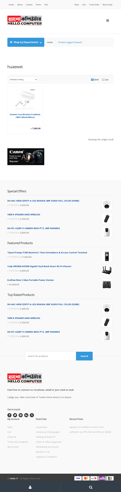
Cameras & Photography (48, 432)
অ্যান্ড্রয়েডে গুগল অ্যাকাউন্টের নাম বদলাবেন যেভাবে (87, 427)
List (106, 79)
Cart (84, 5)
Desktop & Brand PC (46, 436)
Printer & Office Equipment (49, 442)
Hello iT (14, 478)
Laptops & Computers (46, 456)
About (19, 5)
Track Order (94, 5)
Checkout (11, 436)
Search (84, 356)
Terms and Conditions (17, 442)
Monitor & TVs (43, 451)
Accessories (41, 427)
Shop (77, 5)
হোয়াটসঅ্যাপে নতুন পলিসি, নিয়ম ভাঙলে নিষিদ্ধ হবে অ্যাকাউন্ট (90, 432)
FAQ (46, 5)
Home (11, 5)
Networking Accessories (47, 446)
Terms (38, 5)
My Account (107, 5)
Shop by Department (26, 42)
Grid (96, 79)
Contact (29, 5)
